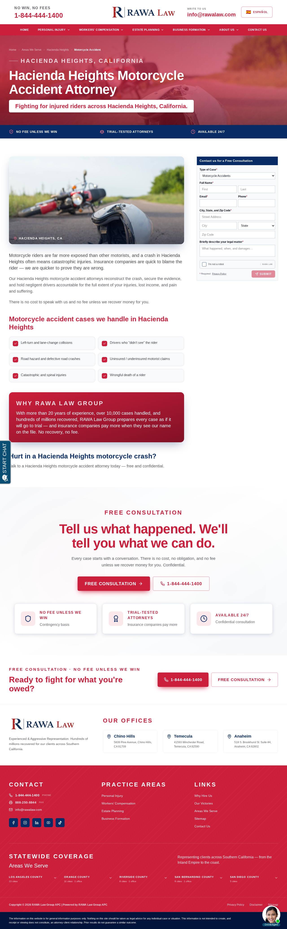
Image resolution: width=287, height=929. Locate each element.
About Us (227, 29)
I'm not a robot (216, 264)
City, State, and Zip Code (216, 210)
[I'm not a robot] (204, 264)
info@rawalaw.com (28, 809)
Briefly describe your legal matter (222, 241)
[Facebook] (13, 822)
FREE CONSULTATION (110, 583)
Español (257, 12)
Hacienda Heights (58, 49)
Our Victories (203, 803)
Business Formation (189, 29)
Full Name (206, 182)
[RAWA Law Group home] (143, 12)
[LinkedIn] (36, 822)
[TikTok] (60, 822)
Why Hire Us (203, 796)
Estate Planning (146, 29)
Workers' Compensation (99, 29)
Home (24, 29)
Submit (266, 274)
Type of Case (208, 169)
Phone (242, 196)
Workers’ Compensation (118, 803)
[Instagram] (25, 822)
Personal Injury (52, 29)
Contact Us (257, 29)
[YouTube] (48, 822)
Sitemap (200, 818)
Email (204, 196)
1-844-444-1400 (184, 583)
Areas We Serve (31, 49)
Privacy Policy (219, 274)
